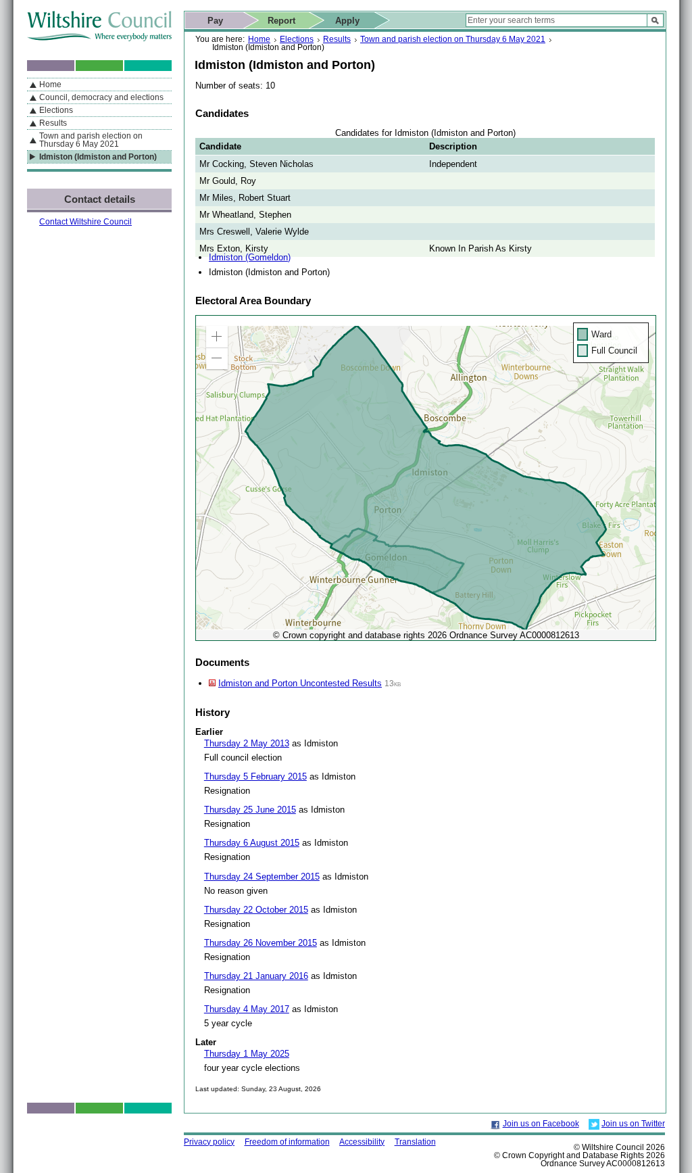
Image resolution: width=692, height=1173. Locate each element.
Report (281, 21)
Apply (347, 21)
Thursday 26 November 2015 (260, 943)
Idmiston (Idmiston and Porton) (98, 157)
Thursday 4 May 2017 (246, 1009)
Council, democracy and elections (101, 97)
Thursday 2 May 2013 (246, 743)
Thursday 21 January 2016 (256, 976)
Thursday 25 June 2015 (250, 810)
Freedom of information (287, 1142)
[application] (426, 478)
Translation (415, 1142)
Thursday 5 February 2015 (255, 776)
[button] (217, 337)
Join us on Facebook (541, 1124)
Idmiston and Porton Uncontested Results (300, 683)
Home (259, 39)
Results (337, 39)
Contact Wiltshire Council (85, 222)
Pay (215, 21)
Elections (297, 39)
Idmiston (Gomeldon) (250, 257)
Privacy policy (209, 1142)
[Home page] (99, 38)
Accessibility (362, 1142)
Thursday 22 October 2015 (256, 910)
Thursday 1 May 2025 (246, 1054)
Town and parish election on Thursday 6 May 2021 (452, 39)
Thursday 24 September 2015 (262, 876)
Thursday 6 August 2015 (251, 843)
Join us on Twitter (633, 1124)
